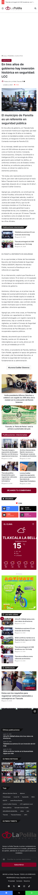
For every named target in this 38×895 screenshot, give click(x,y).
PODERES (11, 56)
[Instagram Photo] (8, 716)
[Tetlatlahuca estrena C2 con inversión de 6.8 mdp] (7, 235)
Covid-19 (16, 797)
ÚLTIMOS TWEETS (10, 821)
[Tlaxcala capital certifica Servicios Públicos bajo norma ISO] (30, 780)
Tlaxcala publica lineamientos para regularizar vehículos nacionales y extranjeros (9, 477)
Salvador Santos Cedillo (21, 807)
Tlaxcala (5, 815)
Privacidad (11, 881)
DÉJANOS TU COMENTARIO (19, 490)
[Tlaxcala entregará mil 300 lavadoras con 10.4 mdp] (7, 244)
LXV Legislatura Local (26, 804)
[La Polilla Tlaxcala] (13, 8)
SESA (22, 811)
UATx (25, 815)
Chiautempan (7, 797)
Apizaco (22, 793)
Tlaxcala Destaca (16, 815)
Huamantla (25, 797)
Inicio (5, 56)
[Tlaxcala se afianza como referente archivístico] (7, 659)
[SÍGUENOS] (35, 711)
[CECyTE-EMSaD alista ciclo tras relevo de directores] (7, 622)
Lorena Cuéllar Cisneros (19, 367)
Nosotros (27, 881)
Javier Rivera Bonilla (16, 800)
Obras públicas (7, 807)
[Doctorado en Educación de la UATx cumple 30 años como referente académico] (30, 772)
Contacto (19, 881)
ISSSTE (5, 800)
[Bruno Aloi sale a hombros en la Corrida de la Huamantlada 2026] (7, 780)
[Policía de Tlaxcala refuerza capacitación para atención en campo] (19, 780)
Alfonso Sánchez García (10, 793)
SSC (28, 811)
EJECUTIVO (19, 56)
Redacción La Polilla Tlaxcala (13, 81)
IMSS (33, 797)
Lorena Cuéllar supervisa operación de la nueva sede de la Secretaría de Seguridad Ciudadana (27, 477)
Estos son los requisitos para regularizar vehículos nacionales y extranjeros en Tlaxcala (17, 695)
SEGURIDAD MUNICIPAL (10, 811)
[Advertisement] (19, 33)
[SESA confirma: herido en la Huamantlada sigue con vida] (7, 641)
